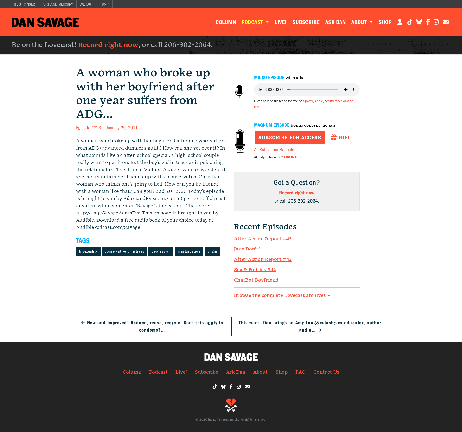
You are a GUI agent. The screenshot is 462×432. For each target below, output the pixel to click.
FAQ (300, 372)
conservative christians (124, 251)
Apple (319, 101)
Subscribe (305, 22)
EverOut (86, 4)
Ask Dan (335, 22)
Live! (281, 22)
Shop (385, 22)
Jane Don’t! (247, 249)
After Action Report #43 (263, 239)
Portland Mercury (57, 4)
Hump (104, 4)
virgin (212, 251)
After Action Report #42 (263, 259)
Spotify (308, 101)
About (359, 22)
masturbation (189, 251)
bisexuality (88, 251)
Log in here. (294, 157)
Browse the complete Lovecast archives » (282, 295)
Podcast (253, 22)
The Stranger (24, 4)
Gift (343, 137)
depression (161, 251)
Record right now (108, 45)
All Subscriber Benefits (274, 149)
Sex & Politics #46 (255, 270)
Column (226, 22)
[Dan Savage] (45, 22)
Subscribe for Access (289, 137)
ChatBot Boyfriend (256, 280)
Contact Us (326, 372)
